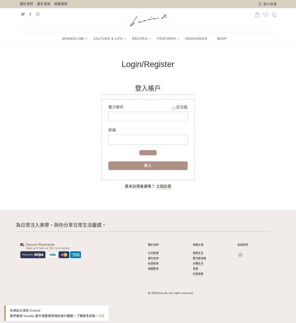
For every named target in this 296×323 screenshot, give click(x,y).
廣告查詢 (43, 4)
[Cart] (257, 16)
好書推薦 (198, 274)
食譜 (195, 269)
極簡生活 (198, 253)
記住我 (182, 107)
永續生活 (198, 263)
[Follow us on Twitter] (23, 13)
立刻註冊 (163, 186)
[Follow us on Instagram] (42, 13)
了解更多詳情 (86, 315)
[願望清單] (265, 16)
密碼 (112, 130)
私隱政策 (153, 263)
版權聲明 (60, 4)
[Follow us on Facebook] (30, 13)
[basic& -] (148, 19)
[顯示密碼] (148, 152)
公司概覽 (153, 253)
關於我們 (26, 4)
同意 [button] (101, 315)
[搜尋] (274, 16)
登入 (148, 165)
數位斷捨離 (199, 258)
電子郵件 (116, 107)
